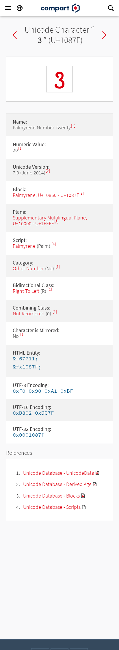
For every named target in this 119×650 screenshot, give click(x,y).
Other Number (28, 268)
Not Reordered (28, 313)
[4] (54, 244)
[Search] (111, 8)
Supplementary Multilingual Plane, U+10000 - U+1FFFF (50, 220)
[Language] (19, 8)
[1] (73, 125)
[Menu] (8, 8)
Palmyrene (24, 246)
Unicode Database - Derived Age (57, 484)
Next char (104, 35)
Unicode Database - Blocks (51, 495)
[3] (81, 193)
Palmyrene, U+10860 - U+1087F (46, 195)
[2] (48, 170)
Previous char (14, 35)
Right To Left (26, 291)
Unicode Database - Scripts (52, 507)
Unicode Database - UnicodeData (58, 473)
